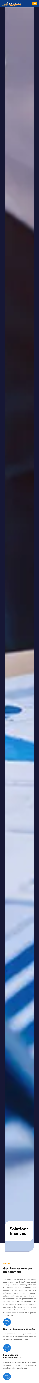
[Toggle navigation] (34, 3)
